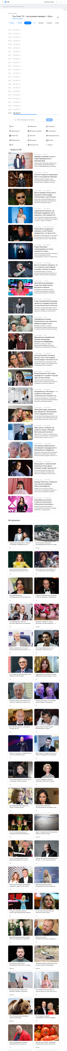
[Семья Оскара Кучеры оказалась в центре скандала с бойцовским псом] (46, 589)
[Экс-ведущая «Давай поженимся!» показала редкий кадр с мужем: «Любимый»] (46, 1010)
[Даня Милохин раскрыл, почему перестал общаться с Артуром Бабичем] (20, 931)
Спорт (57, 23)
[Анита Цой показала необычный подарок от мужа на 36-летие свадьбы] (20, 879)
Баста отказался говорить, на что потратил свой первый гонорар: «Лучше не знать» (46, 267)
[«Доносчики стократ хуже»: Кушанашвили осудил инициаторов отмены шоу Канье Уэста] (46, 721)
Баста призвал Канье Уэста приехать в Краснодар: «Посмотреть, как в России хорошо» (45, 195)
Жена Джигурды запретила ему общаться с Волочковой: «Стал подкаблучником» (45, 412)
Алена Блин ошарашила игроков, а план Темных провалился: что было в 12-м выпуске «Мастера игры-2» (45, 231)
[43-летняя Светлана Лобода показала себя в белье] (46, 905)
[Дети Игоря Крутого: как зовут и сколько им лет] (20, 721)
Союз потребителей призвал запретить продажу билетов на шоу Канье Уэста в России (46, 303)
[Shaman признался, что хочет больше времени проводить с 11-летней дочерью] (20, 642)
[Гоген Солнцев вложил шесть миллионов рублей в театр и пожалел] (20, 852)
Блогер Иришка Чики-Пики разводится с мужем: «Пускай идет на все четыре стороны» (46, 376)
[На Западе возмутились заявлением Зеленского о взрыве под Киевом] (20, 958)
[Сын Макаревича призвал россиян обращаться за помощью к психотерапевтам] (20, 616)
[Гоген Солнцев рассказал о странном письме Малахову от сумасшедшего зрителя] (20, 826)
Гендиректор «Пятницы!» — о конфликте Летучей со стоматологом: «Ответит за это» (45, 394)
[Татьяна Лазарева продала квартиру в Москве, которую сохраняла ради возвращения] (46, 774)
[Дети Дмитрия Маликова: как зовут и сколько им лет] (20, 800)
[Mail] (6, 2)
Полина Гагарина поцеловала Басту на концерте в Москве (46, 176)
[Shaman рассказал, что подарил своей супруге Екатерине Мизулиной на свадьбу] (46, 695)
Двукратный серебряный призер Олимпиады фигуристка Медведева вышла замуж (44, 339)
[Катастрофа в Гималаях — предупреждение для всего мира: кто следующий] (46, 537)
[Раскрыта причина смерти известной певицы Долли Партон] (20, 905)
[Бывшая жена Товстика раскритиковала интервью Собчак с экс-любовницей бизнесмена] (46, 800)
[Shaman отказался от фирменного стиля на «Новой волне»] (20, 747)
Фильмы (41, 23)
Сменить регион (17, 18)
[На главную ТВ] (8, 2)
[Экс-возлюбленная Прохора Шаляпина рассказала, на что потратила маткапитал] (20, 563)
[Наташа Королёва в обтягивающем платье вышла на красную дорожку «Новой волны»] (20, 589)
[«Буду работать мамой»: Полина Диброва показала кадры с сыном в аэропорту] (46, 668)
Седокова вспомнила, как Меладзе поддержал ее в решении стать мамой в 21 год (44, 213)
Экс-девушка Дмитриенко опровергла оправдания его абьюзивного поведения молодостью (45, 448)
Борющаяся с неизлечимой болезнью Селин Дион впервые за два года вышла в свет (45, 466)
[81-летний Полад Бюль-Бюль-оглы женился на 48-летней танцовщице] (20, 668)
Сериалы (49, 23)
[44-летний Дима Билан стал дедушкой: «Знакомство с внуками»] (46, 642)
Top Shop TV (16, 30)
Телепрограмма (12, 13)
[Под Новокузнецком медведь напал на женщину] (20, 1010)
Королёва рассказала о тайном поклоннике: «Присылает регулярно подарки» (43, 502)
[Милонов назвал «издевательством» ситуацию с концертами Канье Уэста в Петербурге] (46, 931)
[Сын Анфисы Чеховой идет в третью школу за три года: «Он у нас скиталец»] (46, 984)
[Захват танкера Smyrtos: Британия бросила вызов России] (46, 826)
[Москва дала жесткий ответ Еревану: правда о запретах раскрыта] (20, 984)
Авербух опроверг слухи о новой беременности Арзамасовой (44, 159)
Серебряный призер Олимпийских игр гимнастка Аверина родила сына (45, 321)
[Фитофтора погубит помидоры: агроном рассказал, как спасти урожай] (46, 1036)
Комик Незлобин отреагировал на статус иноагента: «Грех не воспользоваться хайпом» (45, 249)
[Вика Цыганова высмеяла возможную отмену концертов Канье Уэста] (46, 879)
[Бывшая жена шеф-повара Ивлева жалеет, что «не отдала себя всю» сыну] (46, 852)
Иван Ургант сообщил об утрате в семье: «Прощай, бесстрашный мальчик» (44, 430)
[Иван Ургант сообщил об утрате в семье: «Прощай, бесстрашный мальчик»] (46, 747)
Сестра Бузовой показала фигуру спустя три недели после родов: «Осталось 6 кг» (46, 357)
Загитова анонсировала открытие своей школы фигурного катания (43, 285)
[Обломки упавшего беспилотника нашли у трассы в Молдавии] (46, 958)
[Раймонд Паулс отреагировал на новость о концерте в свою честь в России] (20, 695)
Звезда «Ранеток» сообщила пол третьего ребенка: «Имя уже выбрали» (45, 484)
